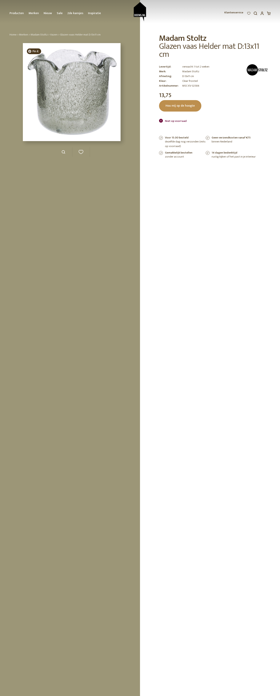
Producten (17, 13)
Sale (60, 13)
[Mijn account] (262, 14)
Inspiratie (94, 13)
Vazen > (54, 34)
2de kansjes (75, 13)
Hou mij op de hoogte (180, 105)
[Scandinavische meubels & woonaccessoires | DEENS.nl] (140, 12)
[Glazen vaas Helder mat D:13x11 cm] (63, 153)
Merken (34, 13)
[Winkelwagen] (268, 14)
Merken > (24, 34)
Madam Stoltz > (40, 34)
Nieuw (48, 13)
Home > (14, 34)
